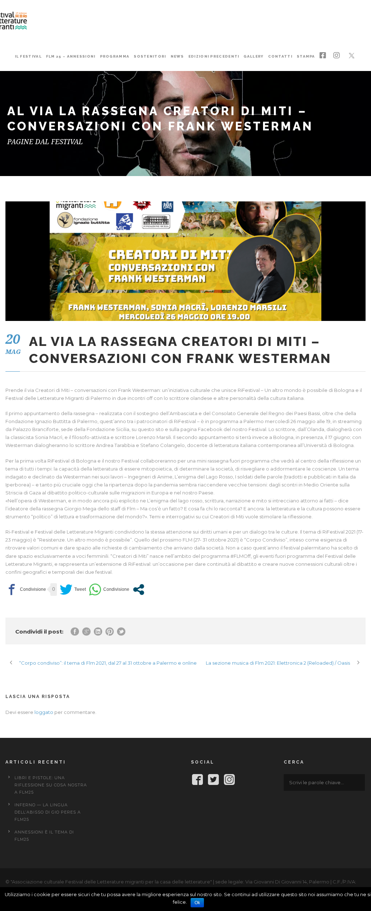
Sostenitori (150, 56)
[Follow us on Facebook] (197, 780)
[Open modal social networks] (138, 589)
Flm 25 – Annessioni (71, 56)
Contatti (280, 56)
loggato (43, 712)
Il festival (28, 56)
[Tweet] (73, 589)
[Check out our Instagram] (229, 780)
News (177, 56)
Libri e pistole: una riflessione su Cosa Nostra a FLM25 (50, 785)
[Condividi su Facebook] (25, 589)
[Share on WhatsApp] (109, 589)
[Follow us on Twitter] (213, 780)
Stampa (306, 56)
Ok (197, 902)
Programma (115, 56)
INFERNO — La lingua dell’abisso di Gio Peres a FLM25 (47, 812)
